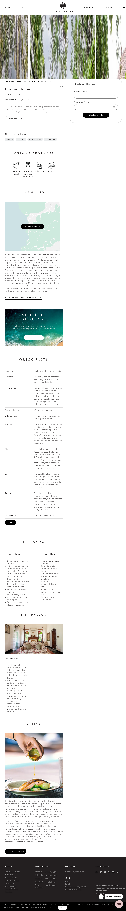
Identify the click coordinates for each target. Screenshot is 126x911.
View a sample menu (16, 851)
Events (21, 7)
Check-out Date (81, 102)
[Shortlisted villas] (124, 7)
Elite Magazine (10, 886)
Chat (67, 878)
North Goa (8, 94)
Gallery (10, 522)
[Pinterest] (109, 872)
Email (67, 884)
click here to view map (33, 226)
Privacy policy (100, 893)
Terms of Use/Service (49, 907)
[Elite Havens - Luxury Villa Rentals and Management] (63, 11)
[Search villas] (120, 7)
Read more (13, 119)
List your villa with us (73, 889)
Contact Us (108, 7)
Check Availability (96, 115)
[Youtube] (113, 872)
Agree (62, 907)
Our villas (8, 892)
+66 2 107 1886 (50, 879)
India (18, 94)
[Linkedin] (105, 872)
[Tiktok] (117, 872)
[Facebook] (97, 872)
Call (67, 881)
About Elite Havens (12, 872)
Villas (7, 7)
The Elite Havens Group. (44, 516)
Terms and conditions (102, 890)
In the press (9, 874)
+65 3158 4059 (50, 885)
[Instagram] (101, 872)
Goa (14, 94)
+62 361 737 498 (51, 875)
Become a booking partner (75, 887)
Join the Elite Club (12, 880)
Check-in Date (80, 91)
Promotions (88, 7)
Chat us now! (34, 337)
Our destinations (11, 889)
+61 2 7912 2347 (51, 872)
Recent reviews (11, 877)
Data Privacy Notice (29, 907)
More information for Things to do (23, 298)
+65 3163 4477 (50, 882)
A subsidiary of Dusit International (107, 885)
